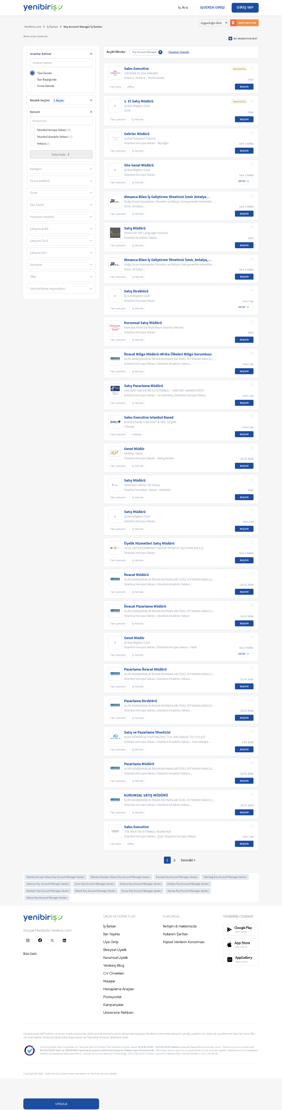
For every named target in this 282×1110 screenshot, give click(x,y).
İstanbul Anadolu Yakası (55, 137)
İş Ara (183, 7)
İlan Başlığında (47, 79)
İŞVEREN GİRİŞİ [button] (212, 7)
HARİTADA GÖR (247, 22)
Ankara (43, 143)
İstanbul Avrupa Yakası (54, 130)
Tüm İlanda (44, 73)
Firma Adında (45, 86)
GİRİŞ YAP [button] (245, 7)
